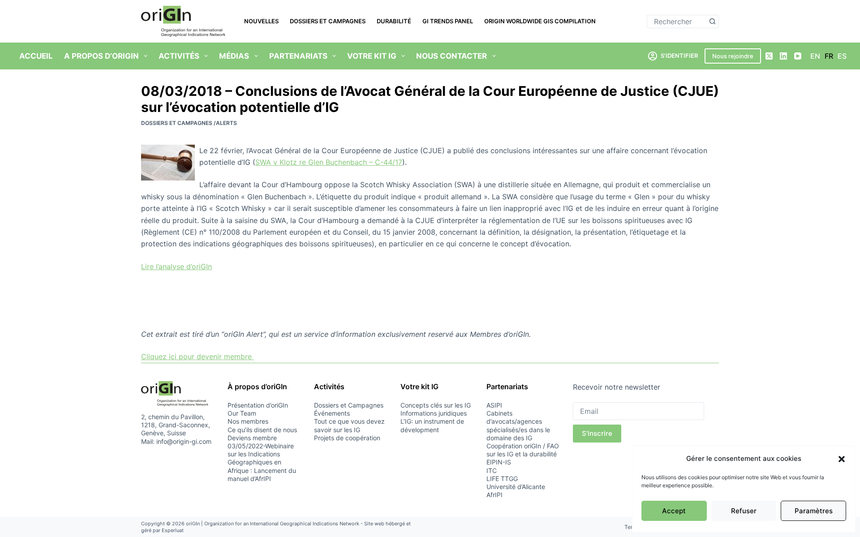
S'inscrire (597, 433)
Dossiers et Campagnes (328, 21)
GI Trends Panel (447, 21)
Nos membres (248, 421)
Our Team (242, 413)
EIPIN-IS (498, 462)
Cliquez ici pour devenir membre (197, 356)
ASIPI (494, 405)
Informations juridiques (433, 413)
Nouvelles (261, 21)
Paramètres (814, 511)
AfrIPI (494, 494)
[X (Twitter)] (769, 56)
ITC (491, 470)
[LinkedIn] (783, 56)
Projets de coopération (347, 438)
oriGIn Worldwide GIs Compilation (540, 21)
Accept (674, 511)
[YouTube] (797, 56)
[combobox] (676, 21)
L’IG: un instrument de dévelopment (432, 425)
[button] (841, 459)
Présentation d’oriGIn (258, 405)
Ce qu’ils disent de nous (262, 430)
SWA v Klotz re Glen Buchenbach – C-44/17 (328, 162)
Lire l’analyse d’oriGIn (176, 266)
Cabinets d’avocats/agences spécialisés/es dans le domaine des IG (518, 425)
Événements (332, 413)
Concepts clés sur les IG (435, 405)
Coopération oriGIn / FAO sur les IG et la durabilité (522, 450)
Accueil (36, 56)
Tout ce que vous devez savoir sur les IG (349, 425)
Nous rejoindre (732, 56)
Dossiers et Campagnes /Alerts (189, 123)
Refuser (744, 511)
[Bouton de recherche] (712, 21)
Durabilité (394, 21)
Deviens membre (252, 438)
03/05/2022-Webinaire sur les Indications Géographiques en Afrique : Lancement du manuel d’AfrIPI (262, 462)
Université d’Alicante (515, 486)
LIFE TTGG (502, 478)
